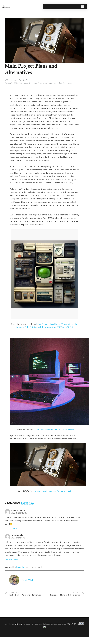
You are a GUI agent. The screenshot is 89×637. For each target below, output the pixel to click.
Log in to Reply (11, 528)
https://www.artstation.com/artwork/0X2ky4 (54, 429)
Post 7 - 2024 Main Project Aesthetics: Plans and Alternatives (31, 83)
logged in (20, 567)
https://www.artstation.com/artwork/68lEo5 (52, 491)
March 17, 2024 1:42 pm (19, 538)
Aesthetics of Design (14, 624)
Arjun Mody (25, 80)
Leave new (27, 503)
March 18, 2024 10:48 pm (20, 513)
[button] (82, 6)
